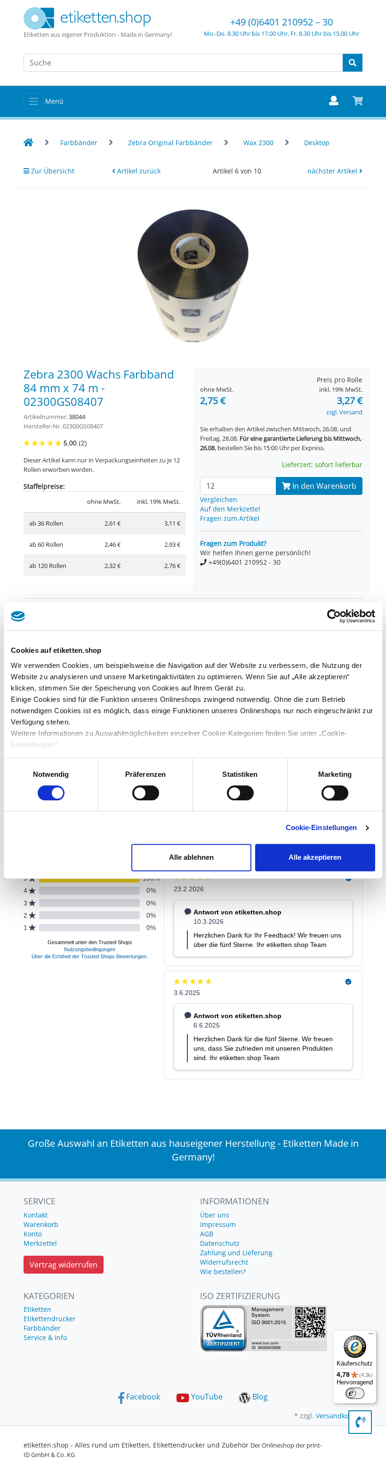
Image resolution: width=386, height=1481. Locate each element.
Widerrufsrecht (224, 1262)
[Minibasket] (358, 101)
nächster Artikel (333, 170)
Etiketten (37, 1309)
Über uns (214, 1214)
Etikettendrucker (50, 1318)
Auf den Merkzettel (230, 508)
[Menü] (371, 1335)
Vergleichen (218, 499)
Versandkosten (339, 1415)
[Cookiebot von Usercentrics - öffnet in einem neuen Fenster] (334, 616)
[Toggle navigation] (33, 101)
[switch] (145, 792)
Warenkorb (41, 1224)
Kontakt (36, 1214)
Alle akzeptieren (315, 858)
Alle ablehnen (191, 858)
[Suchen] (352, 63)
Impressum (218, 1224)
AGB (206, 1233)
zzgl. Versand (344, 412)
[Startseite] (28, 142)
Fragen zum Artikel (229, 518)
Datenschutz (220, 1243)
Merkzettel (40, 1243)
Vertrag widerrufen (63, 1264)
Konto (33, 1233)
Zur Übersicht (51, 170)
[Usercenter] (334, 101)
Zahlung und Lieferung (236, 1252)
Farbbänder (42, 1328)
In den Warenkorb (323, 486)
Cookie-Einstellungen (321, 827)
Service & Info (45, 1337)
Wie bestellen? (223, 1271)
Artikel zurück (138, 170)
